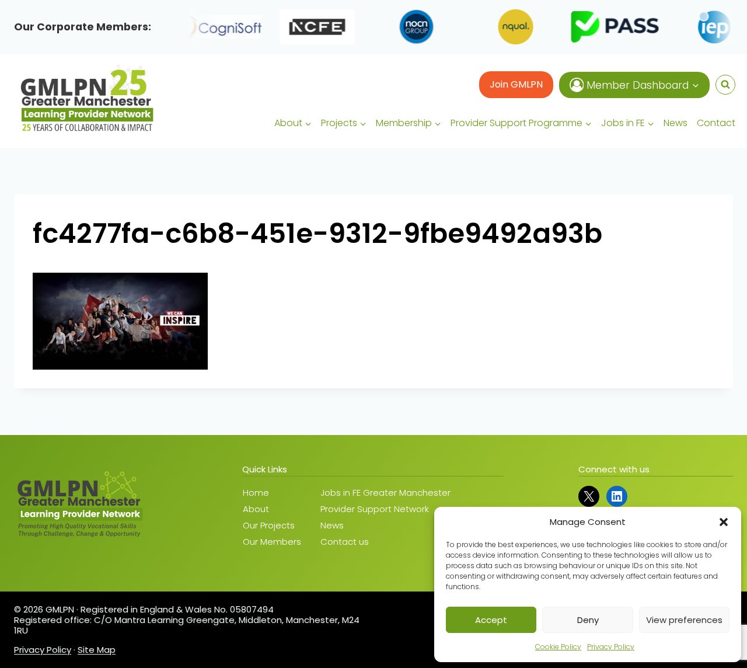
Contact (716, 123)
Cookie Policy (558, 647)
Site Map (97, 649)
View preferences (684, 620)
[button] (723, 522)
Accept (491, 620)
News (675, 123)
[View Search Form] (725, 85)
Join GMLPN (516, 84)
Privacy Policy (610, 647)
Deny (588, 620)
